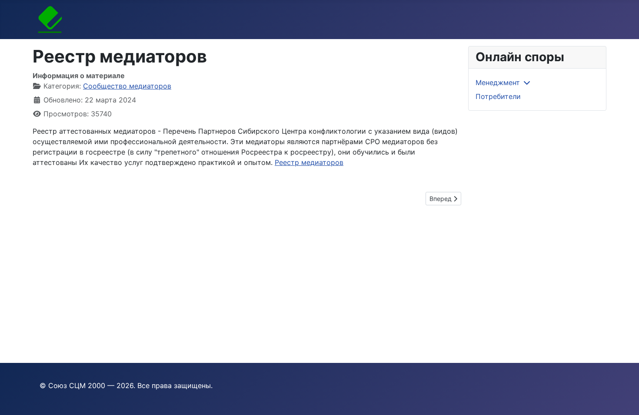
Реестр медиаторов (309, 162)
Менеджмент (498, 82)
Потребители (498, 96)
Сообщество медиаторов (127, 86)
